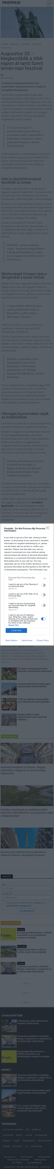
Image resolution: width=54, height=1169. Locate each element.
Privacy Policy (43, 640)
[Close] (48, 528)
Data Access (27, 640)
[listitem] (27, 578)
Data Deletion (11, 640)
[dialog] (27, 584)
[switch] (43, 585)
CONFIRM (16, 631)
